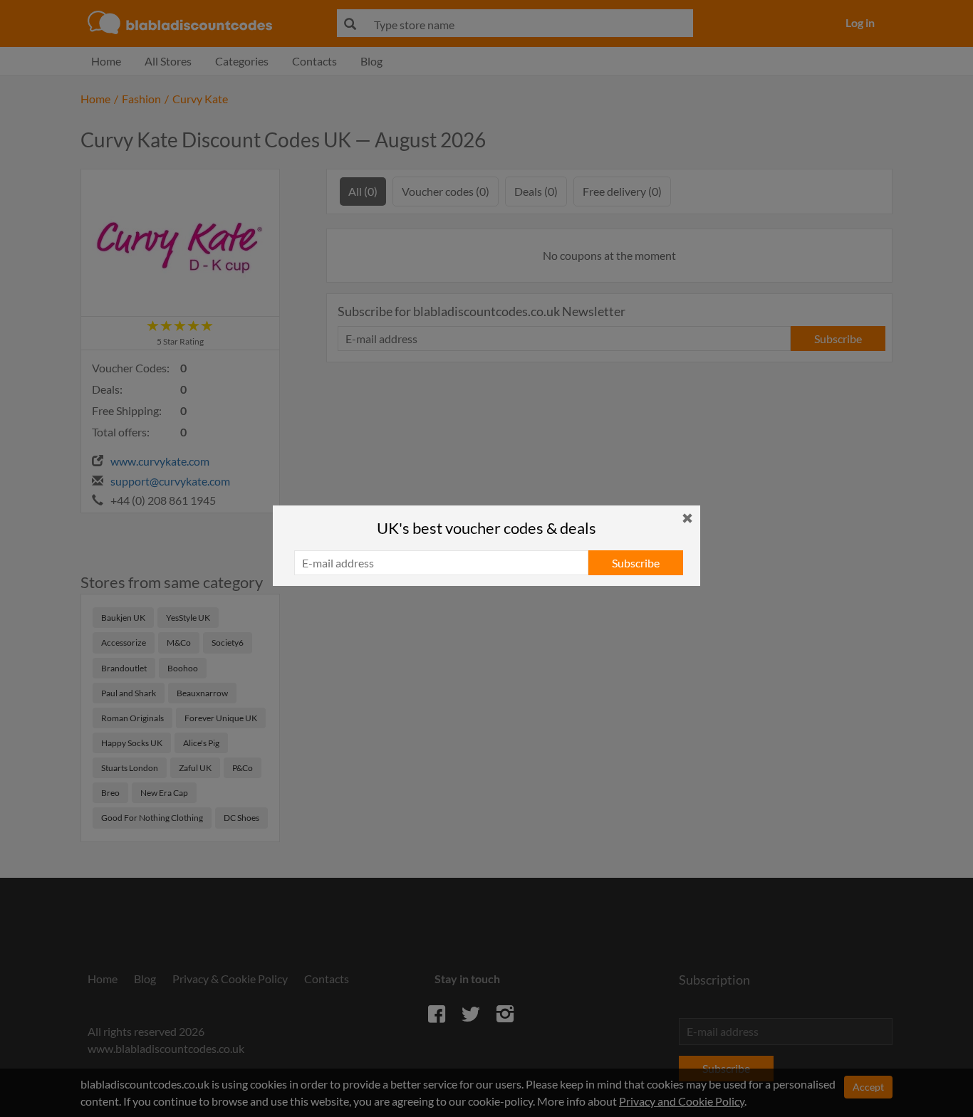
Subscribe (636, 563)
